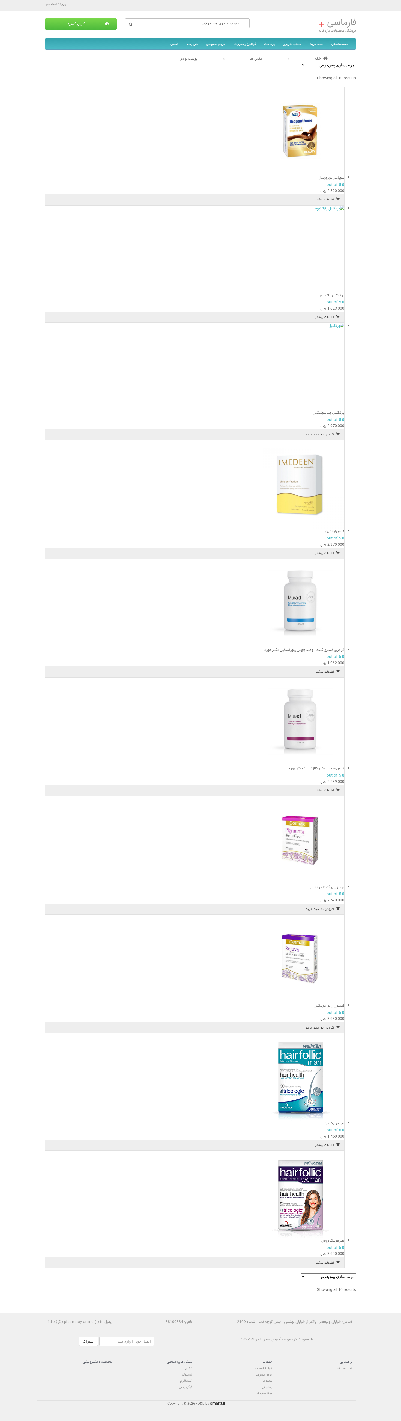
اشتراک (88, 1341)
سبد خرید (316, 43)
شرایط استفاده (263, 1368)
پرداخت (269, 43)
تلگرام (188, 1368)
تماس (174, 43)
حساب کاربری (292, 43)
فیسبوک (187, 1374)
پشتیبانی (267, 1387)
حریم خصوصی (215, 43)
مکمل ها (256, 59)
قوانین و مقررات (245, 43)
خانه (318, 59)
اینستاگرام (186, 1380)
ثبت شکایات (264, 1393)
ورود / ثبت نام (56, 3)
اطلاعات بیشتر (324, 199)
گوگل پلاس (185, 1387)
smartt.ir (217, 1403)
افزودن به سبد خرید (320, 434)
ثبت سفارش (344, 1368)
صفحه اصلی (339, 43)
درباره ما (192, 43)
